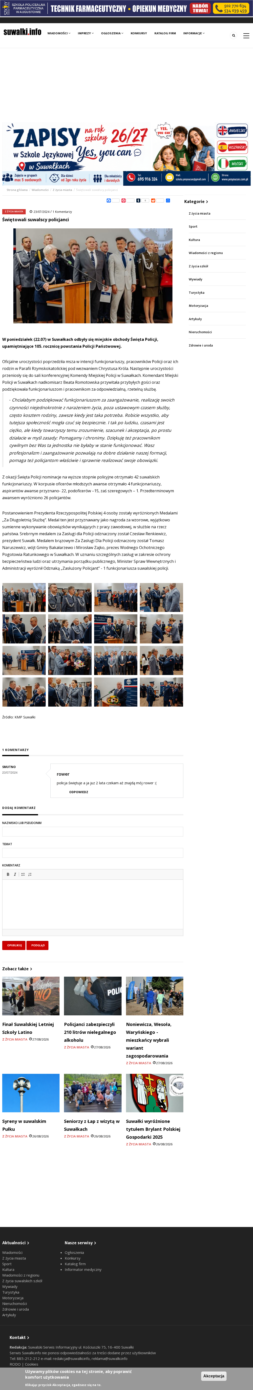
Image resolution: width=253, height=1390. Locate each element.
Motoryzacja (198, 306)
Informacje (193, 33)
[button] (7, 874)
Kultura (194, 240)
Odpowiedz (78, 792)
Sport (193, 226)
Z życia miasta (62, 190)
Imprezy (85, 33)
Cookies (31, 1364)
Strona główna (17, 190)
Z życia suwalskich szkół (22, 1280)
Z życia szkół (198, 266)
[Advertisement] (126, 85)
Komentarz (11, 865)
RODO (16, 1364)
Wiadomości (57, 33)
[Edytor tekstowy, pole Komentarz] (92, 910)
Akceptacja (213, 1376)
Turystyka (196, 292)
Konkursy (139, 33)
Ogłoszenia (111, 33)
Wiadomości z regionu (206, 253)
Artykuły (195, 319)
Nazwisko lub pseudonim (22, 823)
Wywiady (195, 279)
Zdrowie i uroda (201, 345)
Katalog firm (165, 33)
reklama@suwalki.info (109, 1358)
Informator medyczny (83, 1269)
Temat (7, 844)
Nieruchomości (200, 332)
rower (63, 774)
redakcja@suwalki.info (71, 1358)
